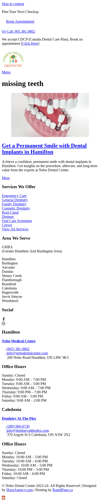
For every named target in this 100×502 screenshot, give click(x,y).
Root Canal (10, 212)
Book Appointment (20, 21)
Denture (8, 217)
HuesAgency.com (20, 490)
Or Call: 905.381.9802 (18, 31)
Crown (7, 225)
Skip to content (13, 4)
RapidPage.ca (63, 490)
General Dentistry (15, 200)
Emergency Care (14, 196)
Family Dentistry (14, 204)
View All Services (15, 229)
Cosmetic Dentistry (16, 208)
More (6, 178)
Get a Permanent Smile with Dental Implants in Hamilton (44, 149)
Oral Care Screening (17, 221)
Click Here (30, 43)
